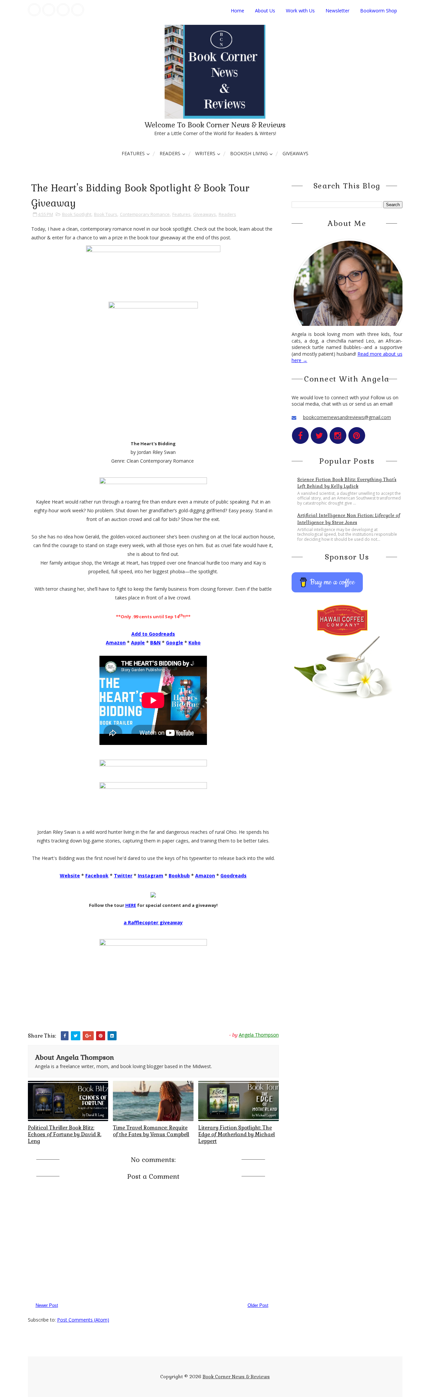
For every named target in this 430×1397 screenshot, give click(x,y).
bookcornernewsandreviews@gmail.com (347, 417)
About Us (265, 10)
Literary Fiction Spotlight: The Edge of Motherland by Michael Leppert (236, 1134)
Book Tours (105, 214)
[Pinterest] (77, 9)
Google (174, 642)
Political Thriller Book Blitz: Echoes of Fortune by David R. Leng (64, 1134)
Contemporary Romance (145, 214)
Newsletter (337, 10)
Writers (205, 153)
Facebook (97, 875)
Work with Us (300, 10)
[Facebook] (34, 9)
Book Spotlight (76, 214)
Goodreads (233, 875)
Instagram (150, 875)
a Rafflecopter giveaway (153, 922)
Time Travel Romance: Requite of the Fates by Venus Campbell (151, 1131)
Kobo (194, 642)
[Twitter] (48, 9)
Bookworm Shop (378, 10)
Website (70, 875)
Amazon (116, 642)
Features (133, 153)
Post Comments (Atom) (83, 1320)
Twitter (123, 875)
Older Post (258, 1305)
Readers (170, 153)
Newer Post (47, 1305)
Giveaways (295, 153)
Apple (138, 642)
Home (237, 10)
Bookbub (179, 875)
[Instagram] (63, 9)
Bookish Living (249, 153)
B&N (155, 642)
